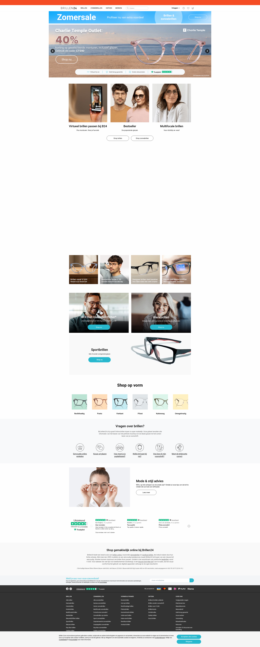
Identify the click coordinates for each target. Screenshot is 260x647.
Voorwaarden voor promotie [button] (201, 75)
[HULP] (183, 8)
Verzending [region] (179, 618)
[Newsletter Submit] (192, 580)
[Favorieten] (188, 8)
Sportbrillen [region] (69, 621)
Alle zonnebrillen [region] (98, 600)
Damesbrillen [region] (70, 603)
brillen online (117, 555)
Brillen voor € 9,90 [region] (153, 606)
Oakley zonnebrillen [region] (99, 630)
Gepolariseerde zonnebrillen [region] (102, 621)
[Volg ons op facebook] (67, 589)
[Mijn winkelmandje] (192, 8)
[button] (52, 51)
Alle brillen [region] (69, 600)
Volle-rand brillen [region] (126, 615)
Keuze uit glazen (100, 454)
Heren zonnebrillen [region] (99, 606)
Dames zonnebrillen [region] (99, 603)
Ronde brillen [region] (125, 600)
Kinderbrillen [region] (70, 609)
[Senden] (128, 8)
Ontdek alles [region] (152, 612)
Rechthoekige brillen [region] (127, 606)
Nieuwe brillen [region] (70, 624)
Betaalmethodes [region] (181, 621)
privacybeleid (103, 582)
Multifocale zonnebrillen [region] (100, 609)
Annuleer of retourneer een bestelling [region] (184, 628)
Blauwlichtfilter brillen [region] (73, 618)
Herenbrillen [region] (70, 606)
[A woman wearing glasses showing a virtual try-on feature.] (99, 487)
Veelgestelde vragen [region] (182, 600)
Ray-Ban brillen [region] (70, 627)
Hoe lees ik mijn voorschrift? (159, 455)
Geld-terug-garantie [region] (182, 612)
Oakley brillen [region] (70, 630)
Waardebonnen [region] (180, 606)
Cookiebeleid (63, 639)
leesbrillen (165, 559)
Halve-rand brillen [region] (126, 618)
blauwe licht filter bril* (146, 562)
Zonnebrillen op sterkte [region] (100, 615)
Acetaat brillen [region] (125, 624)
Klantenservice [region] (180, 603)
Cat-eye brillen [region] (125, 603)
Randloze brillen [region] (126, 621)
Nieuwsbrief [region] (179, 609)
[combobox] (137, 8)
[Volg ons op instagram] (70, 589)
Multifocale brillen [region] (71, 612)
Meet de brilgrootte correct (179, 455)
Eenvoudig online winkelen (80, 455)
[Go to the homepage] (69, 8)
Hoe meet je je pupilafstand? (120, 455)
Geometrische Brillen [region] (127, 612)
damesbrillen (135, 555)
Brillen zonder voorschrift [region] (156, 603)
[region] (88, 103)
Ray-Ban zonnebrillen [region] (100, 627)
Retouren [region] (178, 624)
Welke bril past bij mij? (140, 455)
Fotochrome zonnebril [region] (100, 612)
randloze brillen (147, 555)
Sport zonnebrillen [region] (99, 618)
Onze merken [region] (180, 615)
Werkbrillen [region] (69, 615)
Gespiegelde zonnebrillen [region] (101, 624)
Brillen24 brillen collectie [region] (155, 600)
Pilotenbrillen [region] (125, 609)
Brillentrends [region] (152, 609)
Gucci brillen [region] (152, 618)
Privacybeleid (73, 639)
